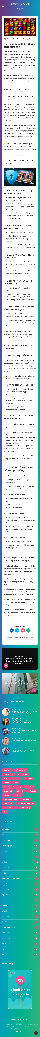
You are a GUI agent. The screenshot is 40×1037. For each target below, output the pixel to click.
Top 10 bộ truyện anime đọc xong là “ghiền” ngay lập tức (24, 731)
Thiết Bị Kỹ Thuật (10, 799)
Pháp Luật (32, 791)
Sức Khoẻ (17, 795)
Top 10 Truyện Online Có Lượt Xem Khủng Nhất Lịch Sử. (23, 750)
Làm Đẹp (29, 787)
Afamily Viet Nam (19, 6)
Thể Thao (25, 799)
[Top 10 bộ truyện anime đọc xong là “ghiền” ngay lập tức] (6, 731)
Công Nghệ (22, 774)
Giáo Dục (28, 778)
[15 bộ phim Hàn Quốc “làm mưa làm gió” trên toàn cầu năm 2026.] (6, 722)
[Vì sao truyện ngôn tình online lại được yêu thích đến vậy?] (6, 741)
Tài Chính (7, 808)
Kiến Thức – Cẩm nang (11, 878)
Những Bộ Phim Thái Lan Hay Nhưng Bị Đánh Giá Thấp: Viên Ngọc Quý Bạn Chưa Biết (25, 713)
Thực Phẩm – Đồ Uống (11, 938)
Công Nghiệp (9, 774)
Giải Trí (6, 783)
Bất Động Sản (21, 770)
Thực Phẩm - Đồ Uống (25, 803)
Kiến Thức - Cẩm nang (12, 787)
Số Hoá (6, 795)
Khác (16, 783)
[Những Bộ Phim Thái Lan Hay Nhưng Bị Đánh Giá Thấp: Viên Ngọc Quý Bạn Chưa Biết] (6, 712)
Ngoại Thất (8, 791)
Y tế (5, 812)
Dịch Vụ (17, 778)
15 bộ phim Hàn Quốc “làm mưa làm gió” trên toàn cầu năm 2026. (24, 721)
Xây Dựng (26, 808)
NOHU (10, 65)
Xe (17, 808)
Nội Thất (20, 791)
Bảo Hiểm (7, 770)
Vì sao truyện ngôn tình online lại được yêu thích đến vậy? (25, 741)
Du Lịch (7, 778)
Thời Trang (8, 803)
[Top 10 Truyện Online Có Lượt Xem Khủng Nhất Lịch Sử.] (6, 751)
